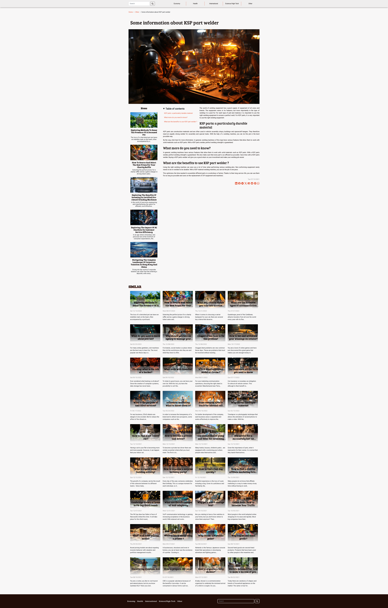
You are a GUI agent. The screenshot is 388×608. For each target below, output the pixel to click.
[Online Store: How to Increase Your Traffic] (243, 499)
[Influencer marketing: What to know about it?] (178, 399)
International (213, 4)
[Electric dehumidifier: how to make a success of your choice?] (243, 566)
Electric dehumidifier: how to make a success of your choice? (243, 571)
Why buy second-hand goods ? (243, 537)
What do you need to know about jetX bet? (145, 337)
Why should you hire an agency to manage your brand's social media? (178, 338)
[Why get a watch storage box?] (210, 499)
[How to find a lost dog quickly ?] (210, 466)
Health (195, 4)
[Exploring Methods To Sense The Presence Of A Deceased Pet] (143, 120)
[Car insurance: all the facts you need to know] (243, 366)
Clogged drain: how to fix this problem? (210, 337)
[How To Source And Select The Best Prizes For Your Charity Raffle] (143, 152)
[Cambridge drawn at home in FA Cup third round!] (145, 499)
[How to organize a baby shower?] (210, 566)
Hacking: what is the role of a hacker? (145, 370)
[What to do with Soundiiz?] (178, 366)
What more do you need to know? (176, 117)
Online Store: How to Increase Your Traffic (243, 504)
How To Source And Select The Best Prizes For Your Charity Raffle (144, 164)
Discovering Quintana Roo (146, 568)
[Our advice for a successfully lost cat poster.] (243, 433)
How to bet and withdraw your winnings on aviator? (243, 337)
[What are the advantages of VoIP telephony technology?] (178, 499)
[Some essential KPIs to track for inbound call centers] (210, 399)
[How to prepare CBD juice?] (178, 566)
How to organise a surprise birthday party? (178, 470)
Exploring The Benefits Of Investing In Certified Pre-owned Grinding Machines (144, 197)
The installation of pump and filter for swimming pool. (210, 438)
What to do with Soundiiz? (178, 369)
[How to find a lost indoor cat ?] (145, 433)
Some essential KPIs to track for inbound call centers (211, 405)
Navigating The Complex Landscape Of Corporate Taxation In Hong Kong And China (144, 263)
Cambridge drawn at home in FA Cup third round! (145, 504)
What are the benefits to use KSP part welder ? (180, 122)
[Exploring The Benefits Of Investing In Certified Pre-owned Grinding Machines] (143, 185)
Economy (177, 4)
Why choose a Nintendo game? (210, 537)
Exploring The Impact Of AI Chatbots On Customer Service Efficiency (144, 229)
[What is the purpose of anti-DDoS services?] (145, 399)
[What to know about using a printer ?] (178, 532)
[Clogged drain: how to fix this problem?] (210, 333)
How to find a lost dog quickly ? (211, 470)
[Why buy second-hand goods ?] (243, 532)
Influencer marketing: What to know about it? (178, 404)
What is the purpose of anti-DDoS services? (145, 404)
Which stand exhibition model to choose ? (210, 370)
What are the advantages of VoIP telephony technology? (178, 505)
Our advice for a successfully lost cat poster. (243, 438)
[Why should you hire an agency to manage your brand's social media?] (178, 333)
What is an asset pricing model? (146, 537)
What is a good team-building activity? (145, 470)
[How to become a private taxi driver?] (178, 433)
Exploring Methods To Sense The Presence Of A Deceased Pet (144, 132)
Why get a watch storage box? (210, 504)
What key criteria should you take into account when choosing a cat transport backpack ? (210, 307)
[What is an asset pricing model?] (145, 532)
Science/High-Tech (232, 4)
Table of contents (175, 108)
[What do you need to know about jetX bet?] (145, 333)
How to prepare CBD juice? (178, 568)
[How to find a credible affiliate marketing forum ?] (243, 466)
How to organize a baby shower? (211, 570)
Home (131, 12)
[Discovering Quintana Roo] (145, 566)
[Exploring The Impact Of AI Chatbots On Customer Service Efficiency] (143, 217)
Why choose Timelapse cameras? (243, 404)
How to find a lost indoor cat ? (145, 437)
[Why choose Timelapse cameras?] (243, 399)
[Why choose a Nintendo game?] (210, 532)
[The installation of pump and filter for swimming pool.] (210, 433)
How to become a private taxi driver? (178, 437)
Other (250, 4)
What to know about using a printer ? (178, 537)
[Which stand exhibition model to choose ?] (210, 366)
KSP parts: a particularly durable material (178, 113)
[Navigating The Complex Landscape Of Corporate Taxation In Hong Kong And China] (143, 249)
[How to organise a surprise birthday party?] (178, 466)
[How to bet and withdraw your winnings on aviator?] (243, 333)
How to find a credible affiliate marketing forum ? (243, 471)
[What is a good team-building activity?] (145, 466)
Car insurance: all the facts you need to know (243, 370)
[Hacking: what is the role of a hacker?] (145, 366)
